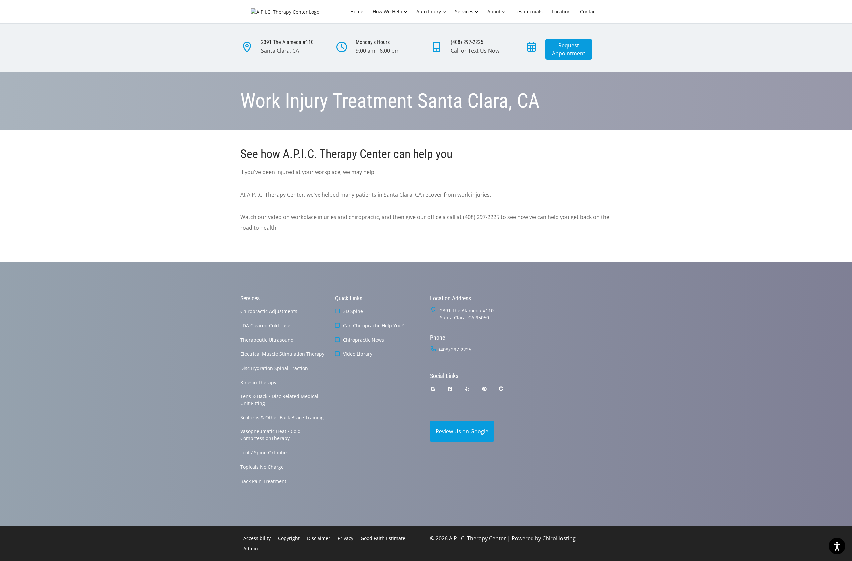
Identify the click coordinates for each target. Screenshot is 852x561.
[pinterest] (485, 388)
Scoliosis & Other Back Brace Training (282, 417)
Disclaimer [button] (318, 538)
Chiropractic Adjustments (268, 311)
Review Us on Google (462, 431)
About (494, 11)
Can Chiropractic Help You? (373, 325)
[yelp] (467, 388)
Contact (588, 11)
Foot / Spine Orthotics (264, 452)
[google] (433, 388)
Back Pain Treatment (263, 481)
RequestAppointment (568, 49)
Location (561, 11)
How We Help (387, 11)
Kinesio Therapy (258, 382)
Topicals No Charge (262, 467)
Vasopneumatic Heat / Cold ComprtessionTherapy (270, 434)
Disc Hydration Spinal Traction (274, 368)
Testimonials (529, 11)
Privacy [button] (345, 538)
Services (464, 11)
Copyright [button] (289, 538)
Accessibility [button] (257, 538)
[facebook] (450, 388)
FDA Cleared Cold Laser (266, 325)
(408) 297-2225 (455, 349)
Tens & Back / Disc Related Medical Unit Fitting (279, 399)
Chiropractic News (363, 340)
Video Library (357, 354)
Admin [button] (250, 548)
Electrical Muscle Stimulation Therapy (282, 354)
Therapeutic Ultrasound (267, 340)
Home (356, 11)
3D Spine (353, 311)
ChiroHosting (559, 538)
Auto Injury (428, 11)
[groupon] (501, 388)
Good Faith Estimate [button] (383, 538)
